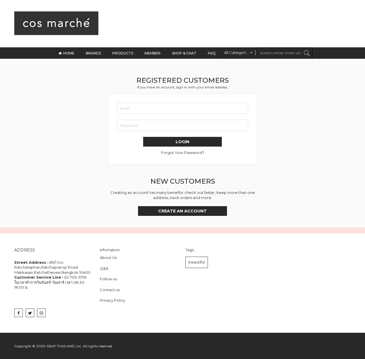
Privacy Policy (112, 300)
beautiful (196, 262)
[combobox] (267, 53)
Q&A (104, 268)
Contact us (110, 289)
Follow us (108, 279)
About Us (108, 257)
